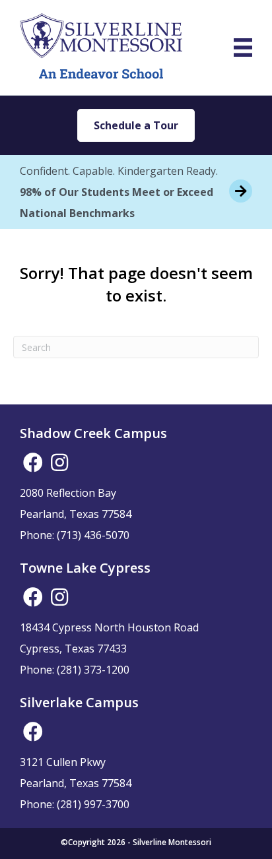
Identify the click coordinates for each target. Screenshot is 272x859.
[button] (33, 462)
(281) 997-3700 (93, 804)
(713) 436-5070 (93, 535)
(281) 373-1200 (93, 669)
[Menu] (243, 47)
